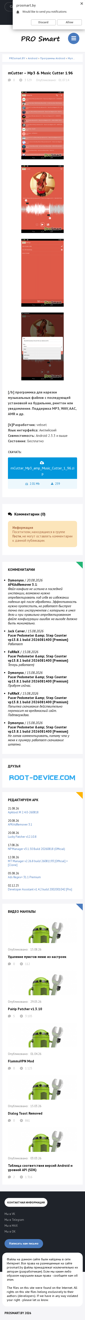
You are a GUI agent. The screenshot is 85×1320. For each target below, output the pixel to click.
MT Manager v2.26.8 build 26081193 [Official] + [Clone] (38, 863)
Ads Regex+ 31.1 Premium (24, 877)
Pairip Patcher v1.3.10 (25, 1009)
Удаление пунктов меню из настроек (37, 957)
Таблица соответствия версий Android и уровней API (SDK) (40, 1167)
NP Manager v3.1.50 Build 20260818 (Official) (36, 849)
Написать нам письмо (24, 1243)
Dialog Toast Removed (25, 1113)
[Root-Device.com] (42, 777)
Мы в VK (10, 1214)
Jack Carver (16, 631)
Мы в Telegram (14, 1220)
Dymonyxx (16, 580)
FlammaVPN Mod (21, 1061)
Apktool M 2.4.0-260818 (23, 812)
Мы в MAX (11, 1226)
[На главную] (40, 38)
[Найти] (11, 6)
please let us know (35, 1300)
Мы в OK (10, 1231)
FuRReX (13, 652)
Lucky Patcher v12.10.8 (22, 837)
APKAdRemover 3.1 (20, 824)
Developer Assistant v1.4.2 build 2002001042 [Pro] (40, 889)
